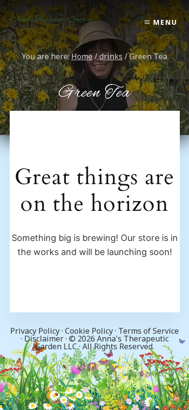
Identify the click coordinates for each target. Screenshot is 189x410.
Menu (165, 22)
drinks (111, 56)
